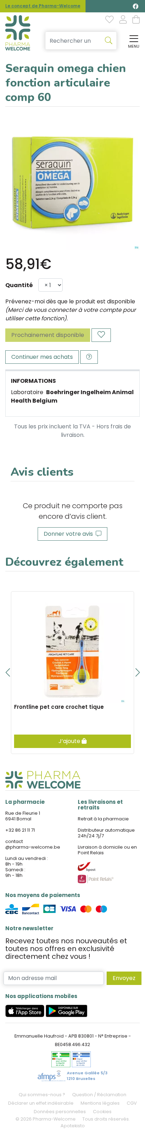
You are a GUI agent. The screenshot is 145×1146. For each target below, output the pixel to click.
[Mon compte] (123, 20)
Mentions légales (100, 1103)
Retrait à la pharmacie (103, 818)
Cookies (102, 1112)
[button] (7, 672)
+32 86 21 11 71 (20, 830)
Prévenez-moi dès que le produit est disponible (70, 301)
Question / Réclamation (99, 1095)
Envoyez (124, 978)
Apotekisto (73, 1126)
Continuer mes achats (42, 357)
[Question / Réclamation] (89, 357)
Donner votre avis (70, 534)
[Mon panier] (136, 20)
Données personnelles (60, 1112)
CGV (132, 1103)
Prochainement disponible (47, 335)
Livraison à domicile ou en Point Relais (107, 850)
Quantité (19, 285)
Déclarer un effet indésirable (41, 1103)
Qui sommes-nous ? (42, 1095)
